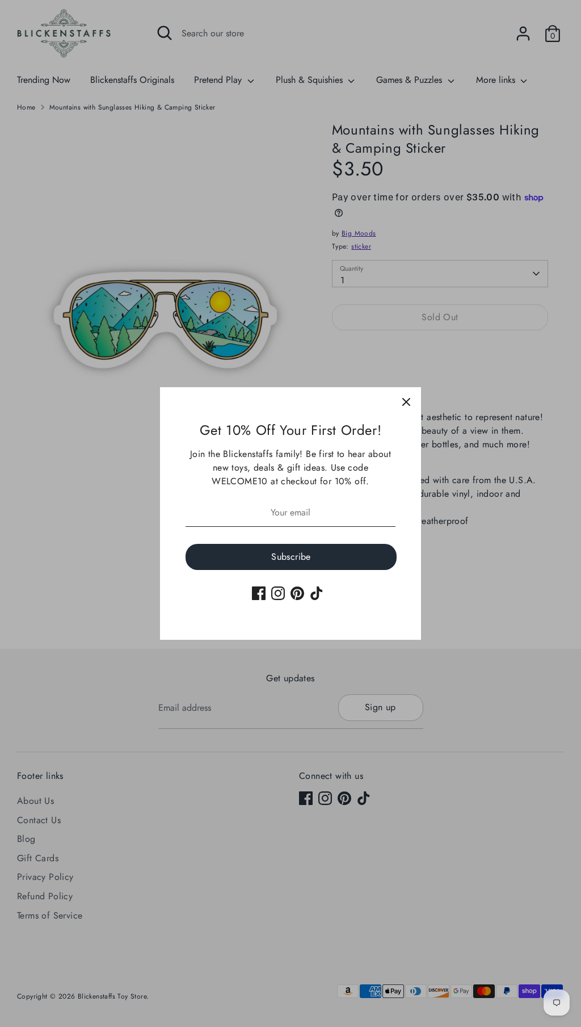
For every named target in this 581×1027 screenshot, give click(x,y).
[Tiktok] (316, 593)
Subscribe (291, 556)
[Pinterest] (297, 593)
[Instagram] (278, 593)
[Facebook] (259, 593)
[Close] (406, 401)
